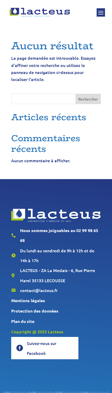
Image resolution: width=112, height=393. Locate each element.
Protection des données (34, 311)
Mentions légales (28, 300)
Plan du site (22, 321)
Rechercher (88, 99)
